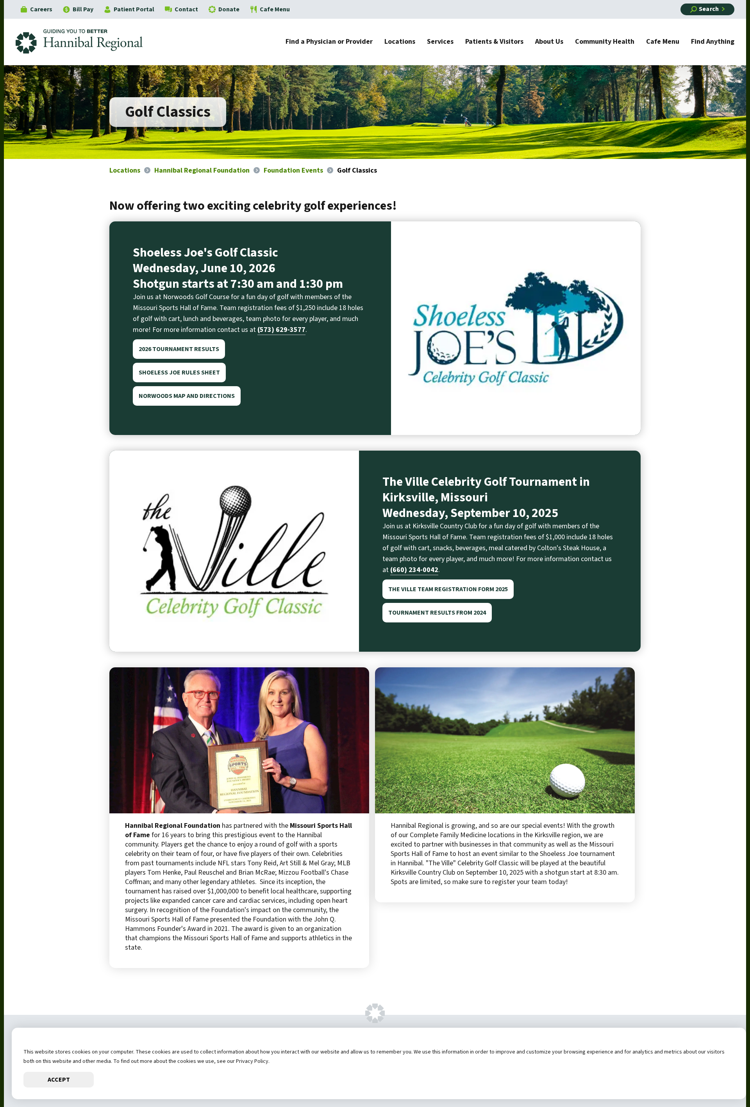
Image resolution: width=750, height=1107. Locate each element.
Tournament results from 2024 (437, 612)
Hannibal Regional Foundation (202, 170)
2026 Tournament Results (179, 349)
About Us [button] (549, 42)
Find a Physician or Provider (329, 42)
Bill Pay (83, 9)
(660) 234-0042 (414, 570)
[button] (720, 1077)
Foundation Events (293, 170)
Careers (41, 9)
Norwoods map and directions (187, 396)
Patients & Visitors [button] (494, 42)
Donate (228, 9)
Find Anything (712, 42)
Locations (399, 42)
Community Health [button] (604, 42)
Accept (59, 1079)
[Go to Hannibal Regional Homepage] (85, 42)
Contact (186, 9)
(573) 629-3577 (281, 330)
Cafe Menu (275, 9)
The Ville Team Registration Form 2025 (448, 589)
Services (440, 42)
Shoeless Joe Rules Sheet (179, 372)
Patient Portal (134, 9)
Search (709, 9)
